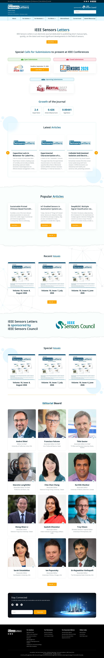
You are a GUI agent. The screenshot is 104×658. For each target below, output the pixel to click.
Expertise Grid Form (66, 637)
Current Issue (77, 18)
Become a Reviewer (48, 632)
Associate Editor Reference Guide (69, 634)
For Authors (26, 18)
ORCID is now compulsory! (32, 634)
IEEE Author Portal (30, 632)
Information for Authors (31, 636)
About (14, 18)
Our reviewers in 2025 (48, 636)
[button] (8, 153)
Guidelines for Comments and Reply (34, 644)
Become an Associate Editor (67, 636)
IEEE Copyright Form (31, 639)
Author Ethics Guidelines (32, 646)
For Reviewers (38, 18)
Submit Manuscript (89, 18)
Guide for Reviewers (48, 634)
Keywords (29, 637)
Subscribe (40, 612)
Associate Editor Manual (67, 632)
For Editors (51, 18)
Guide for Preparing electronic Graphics (33, 642)
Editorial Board (64, 18)
